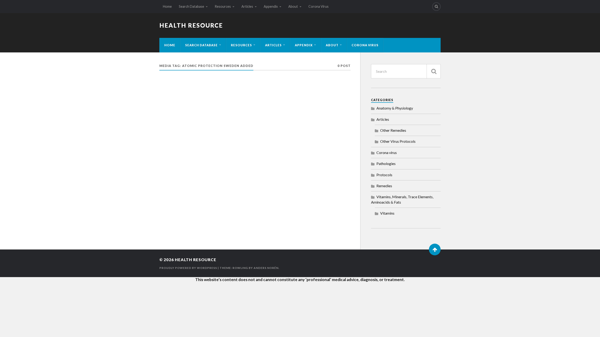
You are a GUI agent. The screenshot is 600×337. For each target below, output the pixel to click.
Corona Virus (318, 6)
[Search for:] (406, 71)
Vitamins (387, 213)
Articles (247, 6)
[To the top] (435, 249)
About (293, 6)
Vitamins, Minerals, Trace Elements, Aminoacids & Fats (402, 199)
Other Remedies (393, 130)
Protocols (384, 174)
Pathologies (386, 163)
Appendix (271, 6)
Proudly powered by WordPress (188, 268)
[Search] (436, 6)
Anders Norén (266, 268)
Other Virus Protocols (398, 141)
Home (167, 6)
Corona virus (386, 152)
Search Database (191, 6)
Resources (223, 6)
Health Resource (191, 25)
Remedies (384, 185)
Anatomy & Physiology (394, 108)
